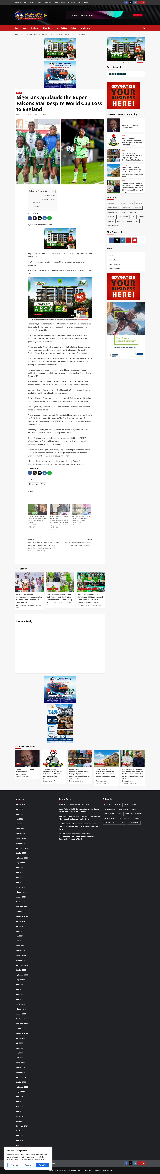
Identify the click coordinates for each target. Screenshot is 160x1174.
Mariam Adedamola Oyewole (26, 115)
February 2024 (21, 950)
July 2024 (19, 926)
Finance (26, 589)
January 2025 (21, 897)
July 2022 (19, 1043)
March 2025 (20, 887)
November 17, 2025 (35, 605)
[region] (28, 1158)
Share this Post (50, 195)
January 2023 (21, 1014)
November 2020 (22, 1126)
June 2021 (19, 1102)
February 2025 (21, 892)
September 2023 (22, 975)
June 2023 (19, 989)
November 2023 (22, 965)
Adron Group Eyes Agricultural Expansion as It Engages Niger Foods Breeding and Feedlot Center (132, 156)
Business (34, 28)
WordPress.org (114, 268)
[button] (144, 28)
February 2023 (21, 1009)
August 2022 (20, 1038)
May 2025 (19, 877)
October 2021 (21, 1082)
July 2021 (19, 1097)
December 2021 (21, 1072)
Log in (111, 255)
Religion (72, 28)
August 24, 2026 (128, 783)
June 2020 (19, 1141)
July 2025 (19, 868)
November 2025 (22, 848)
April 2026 (19, 824)
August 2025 (20, 863)
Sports (19, 93)
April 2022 (19, 1058)
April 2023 (19, 999)
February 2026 (21, 833)
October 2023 (21, 970)
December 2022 (21, 1019)
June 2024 (19, 931)
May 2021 (19, 1106)
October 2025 (21, 853)
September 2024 (22, 916)
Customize (14, 1165)
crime (131, 203)
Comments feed (114, 264)
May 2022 (19, 1053)
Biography (112, 203)
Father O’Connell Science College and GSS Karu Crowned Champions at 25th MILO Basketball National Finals (90, 598)
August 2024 (20, 921)
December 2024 (21, 902)
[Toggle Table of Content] (52, 191)
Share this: (37, 202)
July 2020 (19, 1136)
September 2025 (22, 858)
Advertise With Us (83, 2)
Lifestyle (46, 28)
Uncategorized (126, 165)
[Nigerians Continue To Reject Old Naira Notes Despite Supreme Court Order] (82, 509)
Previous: (44, 545)
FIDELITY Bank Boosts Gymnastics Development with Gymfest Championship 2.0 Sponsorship (29, 598)
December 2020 (21, 1121)
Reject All (28, 1165)
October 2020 (21, 1131)
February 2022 (21, 1067)
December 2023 (21, 960)
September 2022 (22, 1033)
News (24, 28)
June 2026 (19, 814)
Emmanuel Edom (23, 605)
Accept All (42, 1165)
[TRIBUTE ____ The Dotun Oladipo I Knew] (113, 125)
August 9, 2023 (41, 115)
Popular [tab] (121, 114)
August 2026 (20, 804)
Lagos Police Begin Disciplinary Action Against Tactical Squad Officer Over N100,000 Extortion (132, 141)
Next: (78, 542)
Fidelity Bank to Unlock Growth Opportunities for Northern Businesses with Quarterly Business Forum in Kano (132, 172)
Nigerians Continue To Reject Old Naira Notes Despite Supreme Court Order (81, 518)
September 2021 (22, 1087)
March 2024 (20, 946)
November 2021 (22, 1077)
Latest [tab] (112, 114)
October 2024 (21, 911)
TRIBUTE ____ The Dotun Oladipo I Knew (131, 126)
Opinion (55, 28)
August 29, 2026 (22, 777)
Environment (127, 207)
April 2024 (19, 941)
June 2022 (19, 1048)
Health (123, 212)
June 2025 (19, 872)
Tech (136, 221)
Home (32, 2)
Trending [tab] (132, 114)
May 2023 (19, 994)
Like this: (36, 206)
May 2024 (19, 936)
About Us (39, 2)
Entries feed (113, 260)
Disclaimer (71, 2)
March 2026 (20, 829)
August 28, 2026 (101, 783)
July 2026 (19, 809)
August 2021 (20, 1092)
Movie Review (123, 216)
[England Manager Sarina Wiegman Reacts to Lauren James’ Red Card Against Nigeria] (38, 509)
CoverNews (97, 1170)
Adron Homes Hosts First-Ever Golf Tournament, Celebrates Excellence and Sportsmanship (59, 597)
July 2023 (19, 985)
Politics (64, 28)
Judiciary (133, 212)
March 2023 (20, 1004)
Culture (139, 203)
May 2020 (19, 1145)
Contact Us (49, 2)
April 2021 (19, 1111)
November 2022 (22, 1024)
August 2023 (20, 980)
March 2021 (20, 1116)
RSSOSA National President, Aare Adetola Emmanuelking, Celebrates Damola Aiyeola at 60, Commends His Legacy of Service (132, 187)
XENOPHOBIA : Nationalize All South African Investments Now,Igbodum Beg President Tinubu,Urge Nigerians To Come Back (59, 520)
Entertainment (84, 28)
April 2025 (19, 882)
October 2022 (21, 1028)
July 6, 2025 (95, 605)
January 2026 (21, 838)
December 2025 (21, 843)
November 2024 (22, 907)
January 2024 (21, 955)
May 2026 (19, 819)
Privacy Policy (60, 2)
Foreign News (113, 212)
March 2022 (20, 1063)
